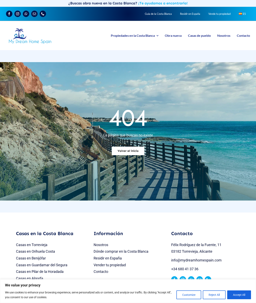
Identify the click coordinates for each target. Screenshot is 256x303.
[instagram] (17, 14)
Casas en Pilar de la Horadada (40, 271)
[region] (128, 291)
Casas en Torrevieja (31, 245)
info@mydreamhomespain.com (196, 260)
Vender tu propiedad (110, 265)
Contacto (101, 271)
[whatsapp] (26, 14)
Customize (188, 294)
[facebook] (9, 14)
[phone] (43, 14)
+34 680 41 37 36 (184, 269)
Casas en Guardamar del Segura (41, 265)
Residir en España (108, 258)
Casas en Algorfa (29, 278)
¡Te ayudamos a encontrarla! (163, 3)
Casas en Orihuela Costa (35, 251)
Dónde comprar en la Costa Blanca (121, 251)
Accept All (239, 294)
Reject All (214, 294)
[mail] (34, 14)
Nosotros (101, 245)
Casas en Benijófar (31, 258)
